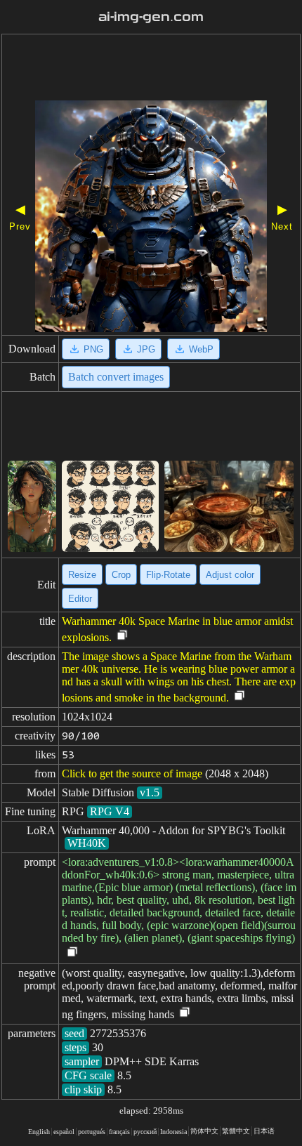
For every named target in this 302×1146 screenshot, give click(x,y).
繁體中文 (236, 1131)
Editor (80, 598)
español (63, 1131)
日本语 (264, 1131)
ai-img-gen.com (151, 17)
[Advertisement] (151, 68)
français (119, 1131)
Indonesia (173, 1131)
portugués (91, 1131)
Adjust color (230, 574)
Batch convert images (116, 377)
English (39, 1131)
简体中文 (204, 1131)
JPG (146, 349)
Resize (82, 574)
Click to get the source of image (132, 773)
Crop (121, 574)
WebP (201, 349)
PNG (93, 349)
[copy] (122, 636)
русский (145, 1131)
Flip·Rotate (168, 574)
